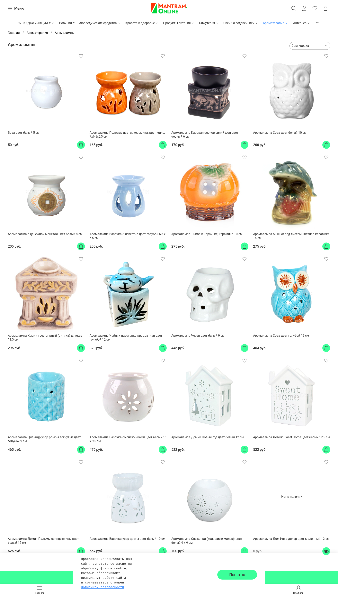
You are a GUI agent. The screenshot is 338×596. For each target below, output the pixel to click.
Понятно (237, 574)
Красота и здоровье (140, 23)
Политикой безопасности (102, 587)
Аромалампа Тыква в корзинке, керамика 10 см (206, 234)
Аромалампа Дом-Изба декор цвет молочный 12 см (291, 539)
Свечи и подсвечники (238, 23)
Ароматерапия (273, 23)
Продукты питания (177, 23)
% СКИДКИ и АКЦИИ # (34, 23)
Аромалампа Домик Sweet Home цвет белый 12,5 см (291, 437)
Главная (14, 33)
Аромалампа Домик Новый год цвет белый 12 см (207, 437)
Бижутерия (207, 23)
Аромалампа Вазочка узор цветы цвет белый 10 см (127, 539)
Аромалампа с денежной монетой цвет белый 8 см (45, 234)
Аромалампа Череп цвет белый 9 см (198, 335)
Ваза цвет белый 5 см (24, 132)
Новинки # (67, 23)
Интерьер (300, 23)
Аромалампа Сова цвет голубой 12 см (281, 335)
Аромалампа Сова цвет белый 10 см (280, 132)
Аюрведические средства (98, 23)
